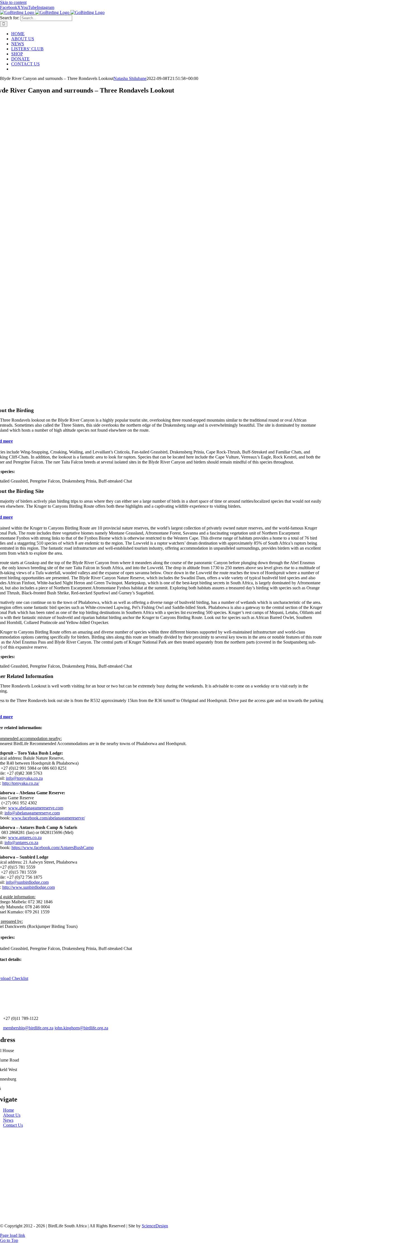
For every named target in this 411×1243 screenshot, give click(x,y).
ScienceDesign (155, 1225)
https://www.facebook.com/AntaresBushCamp (52, 847)
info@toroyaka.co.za (24, 778)
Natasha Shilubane (130, 78)
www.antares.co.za (25, 837)
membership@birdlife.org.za (28, 1027)
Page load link (12, 1235)
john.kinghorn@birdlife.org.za (81, 1027)
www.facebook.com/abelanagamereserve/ (48, 818)
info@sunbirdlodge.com (27, 882)
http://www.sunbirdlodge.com (28, 887)
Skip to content (13, 2)
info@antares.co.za (21, 842)
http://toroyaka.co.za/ (20, 783)
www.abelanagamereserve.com (35, 807)
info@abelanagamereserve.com (32, 812)
